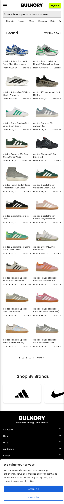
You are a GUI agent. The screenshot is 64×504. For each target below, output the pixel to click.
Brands (10, 21)
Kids (52, 21)
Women (42, 21)
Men (31, 21)
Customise (33, 497)
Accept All (33, 488)
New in (21, 21)
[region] (32, 481)
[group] (22, 393)
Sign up (55, 5)
